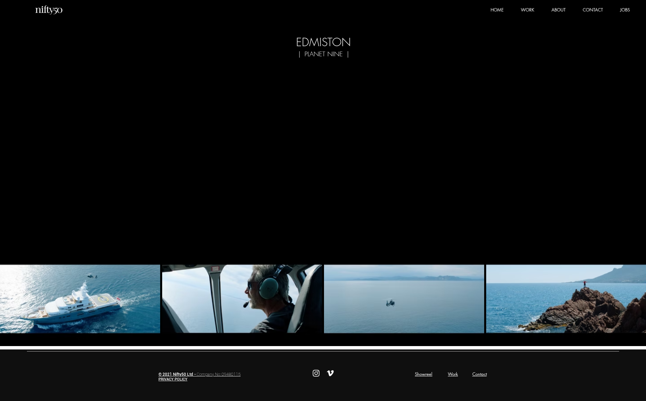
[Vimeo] (330, 373)
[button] (527, 10)
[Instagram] (316, 373)
